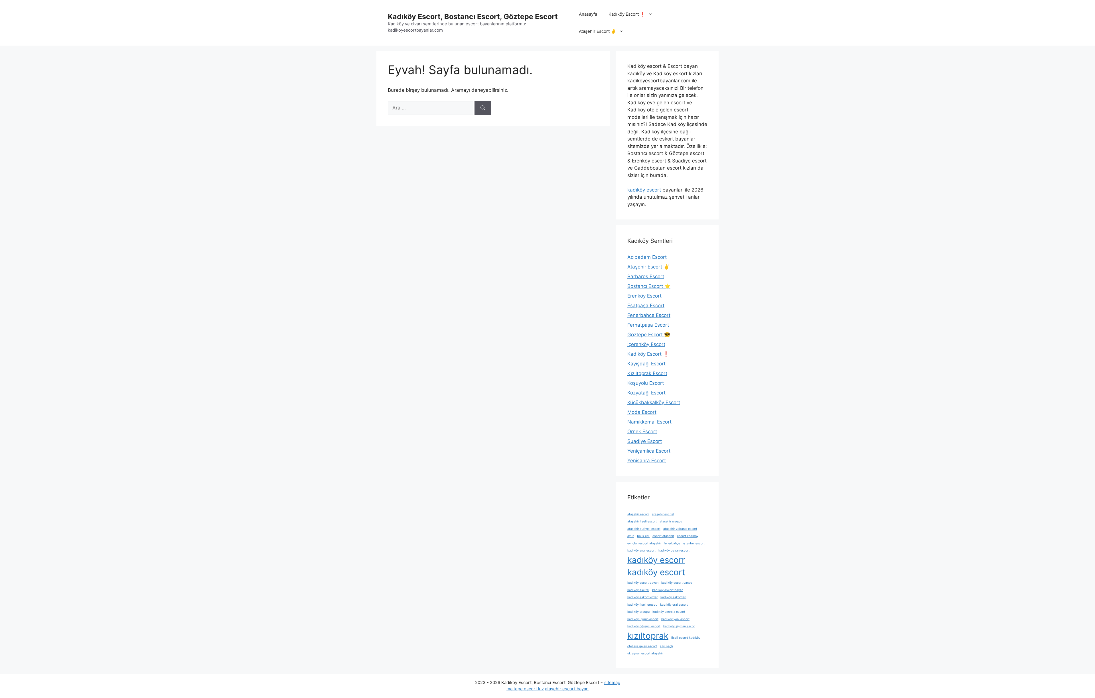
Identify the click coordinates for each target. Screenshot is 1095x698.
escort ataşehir (663, 536)
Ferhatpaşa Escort (648, 325)
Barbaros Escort (645, 276)
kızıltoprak (647, 636)
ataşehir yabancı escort (680, 529)
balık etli (643, 536)
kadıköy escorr (656, 560)
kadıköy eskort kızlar (642, 597)
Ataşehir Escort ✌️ (597, 31)
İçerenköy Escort (646, 344)
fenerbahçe (672, 543)
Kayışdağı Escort (646, 364)
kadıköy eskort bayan (667, 590)
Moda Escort (641, 412)
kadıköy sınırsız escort (668, 612)
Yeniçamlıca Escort (648, 451)
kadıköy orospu (638, 612)
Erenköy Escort (644, 296)
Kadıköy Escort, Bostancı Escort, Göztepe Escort (473, 16)
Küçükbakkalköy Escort (653, 402)
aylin (630, 536)
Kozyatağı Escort (646, 393)
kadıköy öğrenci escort (643, 626)
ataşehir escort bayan (567, 688)
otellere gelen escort (642, 646)
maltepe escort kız (525, 688)
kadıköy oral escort (674, 605)
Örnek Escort (642, 431)
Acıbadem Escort (647, 257)
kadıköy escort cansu (676, 583)
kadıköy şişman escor (679, 626)
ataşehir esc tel (663, 514)
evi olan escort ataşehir (644, 543)
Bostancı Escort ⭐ (648, 286)
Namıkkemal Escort (649, 422)
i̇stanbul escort (694, 543)
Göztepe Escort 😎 (648, 334)
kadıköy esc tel (638, 590)
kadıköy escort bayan (642, 583)
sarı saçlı (666, 646)
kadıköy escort (644, 190)
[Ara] (482, 108)
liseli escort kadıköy (685, 638)
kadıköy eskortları (673, 597)
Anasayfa (588, 14)
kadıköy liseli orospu (642, 605)
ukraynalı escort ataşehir (645, 653)
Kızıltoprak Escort (647, 373)
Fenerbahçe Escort (648, 315)
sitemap (612, 682)
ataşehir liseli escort (642, 521)
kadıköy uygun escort (642, 619)
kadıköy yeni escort (675, 619)
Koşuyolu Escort (645, 383)
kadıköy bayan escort (674, 550)
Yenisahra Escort (646, 460)
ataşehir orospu (671, 521)
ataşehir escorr (638, 514)
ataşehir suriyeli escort (643, 529)
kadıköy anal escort (641, 550)
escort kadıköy (687, 536)
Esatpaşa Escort (645, 305)
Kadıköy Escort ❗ (627, 14)
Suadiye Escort (644, 441)
